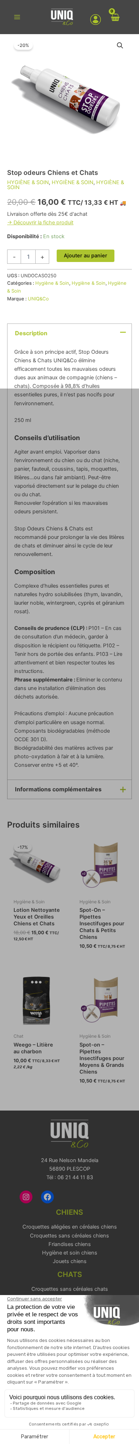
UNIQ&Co (38, 298)
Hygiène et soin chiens (69, 1253)
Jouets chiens (70, 1261)
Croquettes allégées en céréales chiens (69, 1227)
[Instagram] (26, 1197)
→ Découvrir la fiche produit (40, 222)
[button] (120, 45)
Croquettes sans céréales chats (69, 1289)
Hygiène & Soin (28, 182)
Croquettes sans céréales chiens (69, 1235)
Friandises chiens (69, 1244)
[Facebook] (47, 1197)
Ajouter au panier (85, 255)
